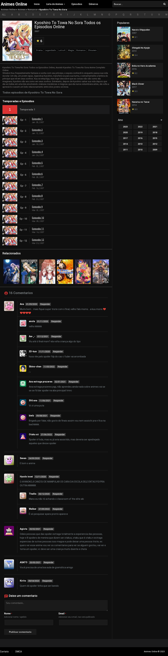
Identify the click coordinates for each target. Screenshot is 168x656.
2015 (155, 138)
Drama (39, 50)
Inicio (37, 4)
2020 (125, 132)
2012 (155, 144)
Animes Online (8, 9)
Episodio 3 (37, 141)
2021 (155, 126)
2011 (125, 149)
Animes (21, 9)
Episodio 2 (37, 130)
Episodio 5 (37, 163)
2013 (140, 144)
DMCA (18, 651)
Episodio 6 (37, 174)
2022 (140, 126)
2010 (140, 149)
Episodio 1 (37, 119)
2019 (140, 132)
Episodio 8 (37, 196)
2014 (125, 144)
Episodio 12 (38, 239)
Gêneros (93, 4)
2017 (125, 138)
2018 (155, 132)
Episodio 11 (38, 228)
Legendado (50, 50)
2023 (125, 126)
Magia (71, 50)
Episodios (77, 4)
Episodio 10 (38, 217)
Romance (32, 9)
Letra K (61, 50)
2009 (155, 149)
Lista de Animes (54, 4)
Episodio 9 (37, 206)
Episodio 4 (37, 152)
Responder (45, 304)
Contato (4, 651)
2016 (140, 138)
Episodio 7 (37, 185)
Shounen (92, 50)
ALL (4, 14)
